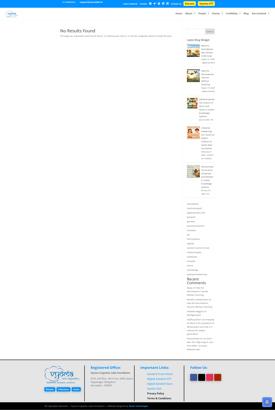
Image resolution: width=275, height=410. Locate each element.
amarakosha (193, 203)
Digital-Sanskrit (208, 62)
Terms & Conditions (159, 398)
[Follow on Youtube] (217, 377)
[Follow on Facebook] (193, 377)
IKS (212, 119)
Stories (216, 13)
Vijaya (189, 287)
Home (178, 13)
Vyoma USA (154, 388)
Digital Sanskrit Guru (160, 383)
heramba (191, 230)
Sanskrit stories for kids (198, 248)
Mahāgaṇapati (194, 315)
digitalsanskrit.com (196, 212)
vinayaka (191, 261)
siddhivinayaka (194, 252)
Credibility (232, 13)
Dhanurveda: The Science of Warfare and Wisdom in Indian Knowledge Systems (207, 176)
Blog (246, 13)
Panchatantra (193, 239)
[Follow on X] (201, 377)
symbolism (192, 256)
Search (210, 31)
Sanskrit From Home (160, 374)
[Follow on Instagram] (209, 377)
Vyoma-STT (206, 3)
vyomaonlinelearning (197, 274)
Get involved (259, 13)
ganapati (191, 217)
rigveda (190, 243)
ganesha (191, 221)
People (202, 13)
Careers (143, 4)
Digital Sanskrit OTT (159, 379)
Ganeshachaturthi (195, 226)
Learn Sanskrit (130, 4)
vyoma (190, 265)
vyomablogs (192, 270)
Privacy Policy (155, 393)
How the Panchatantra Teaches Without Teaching (207, 78)
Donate (189, 3)
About (188, 13)
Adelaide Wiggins (195, 311)
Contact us (176, 4)
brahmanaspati (194, 208)
